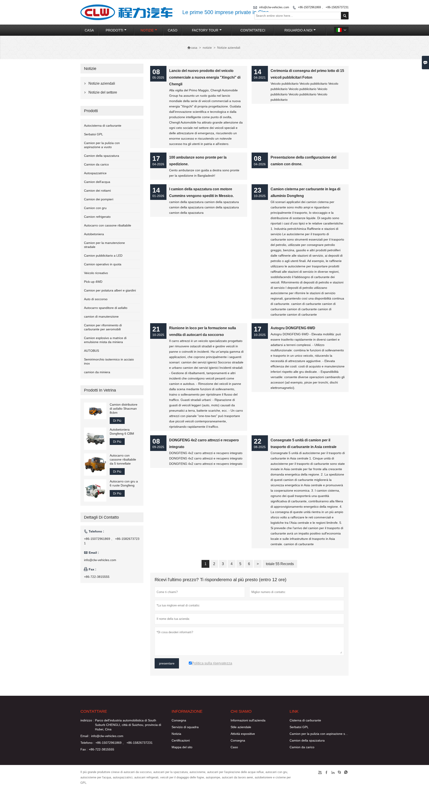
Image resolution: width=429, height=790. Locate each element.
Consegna (179, 720)
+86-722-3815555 (96, 576)
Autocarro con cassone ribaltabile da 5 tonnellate (123, 459)
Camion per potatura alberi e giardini (110, 290)
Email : (85, 736)
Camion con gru (95, 208)
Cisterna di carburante (305, 720)
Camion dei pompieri (98, 199)
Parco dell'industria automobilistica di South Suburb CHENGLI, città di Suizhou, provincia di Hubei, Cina (128, 725)
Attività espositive (243, 734)
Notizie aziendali (101, 83)
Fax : (84, 749)
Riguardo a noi (298, 30)
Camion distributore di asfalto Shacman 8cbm (123, 408)
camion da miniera (97, 372)
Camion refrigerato (97, 216)
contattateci (252, 30)
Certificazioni (181, 740)
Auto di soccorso (95, 299)
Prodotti (114, 30)
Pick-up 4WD (93, 281)
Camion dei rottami (97, 190)
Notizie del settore (102, 92)
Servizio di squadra (185, 727)
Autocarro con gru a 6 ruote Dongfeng (124, 483)
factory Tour (205, 30)
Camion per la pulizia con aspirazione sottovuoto (324, 734)
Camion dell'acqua (97, 182)
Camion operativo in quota (102, 264)
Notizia (176, 734)
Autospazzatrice (95, 173)
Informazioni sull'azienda (248, 720)
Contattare (93, 711)
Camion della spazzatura (101, 155)
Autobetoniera (94, 234)
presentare (167, 663)
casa (89, 30)
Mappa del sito (182, 747)
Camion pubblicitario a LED (103, 255)
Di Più (117, 420)
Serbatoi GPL (93, 134)
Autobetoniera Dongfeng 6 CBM (122, 431)
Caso (234, 747)
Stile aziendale (241, 727)
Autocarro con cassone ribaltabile (107, 225)
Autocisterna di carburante (102, 125)
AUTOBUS (91, 350)
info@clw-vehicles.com (274, 7)
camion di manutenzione (101, 316)
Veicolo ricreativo (96, 273)
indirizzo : (87, 720)
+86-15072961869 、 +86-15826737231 (323, 7)
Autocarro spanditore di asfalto (105, 308)
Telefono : (87, 742)
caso (172, 30)
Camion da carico (96, 164)
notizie (147, 30)
